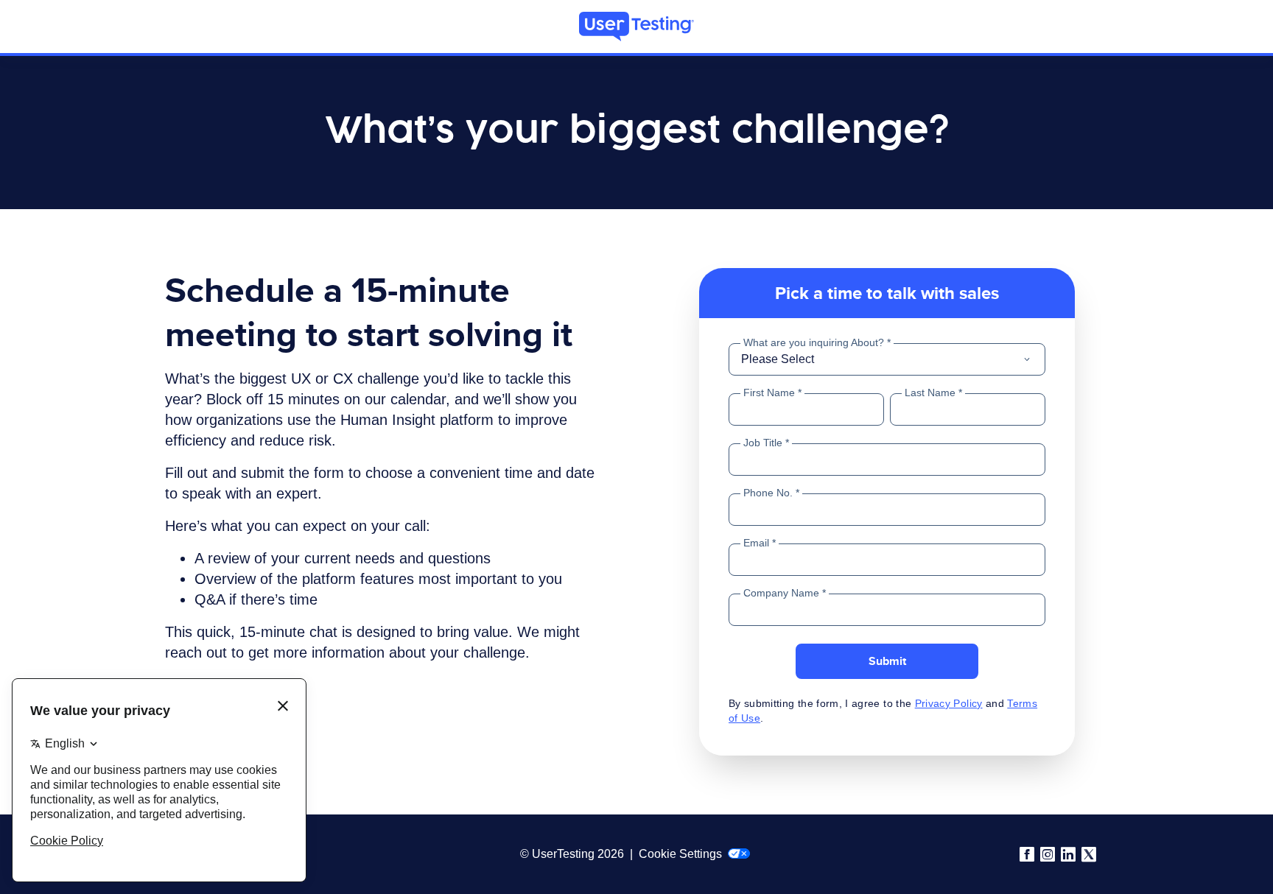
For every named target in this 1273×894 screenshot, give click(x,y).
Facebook (1027, 854)
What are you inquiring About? (813, 342)
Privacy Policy (949, 703)
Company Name (781, 593)
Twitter (1088, 854)
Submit (887, 661)
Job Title (762, 442)
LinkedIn (1068, 854)
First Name (769, 392)
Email (757, 543)
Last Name (930, 392)
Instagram (1047, 854)
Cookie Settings (682, 854)
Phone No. (768, 493)
